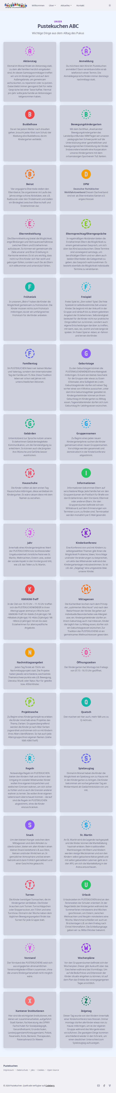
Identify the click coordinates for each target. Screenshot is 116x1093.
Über (51, 5)
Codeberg (49, 1085)
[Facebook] (104, 1085)
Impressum (8, 1070)
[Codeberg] (110, 1085)
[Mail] (98, 1085)
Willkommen (38, 5)
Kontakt (80, 5)
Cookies (40, 1070)
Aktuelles (65, 5)
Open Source (53, 1070)
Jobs (33, 1070)
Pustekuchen (10, 1065)
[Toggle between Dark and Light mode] (110, 5)
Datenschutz (22, 1070)
